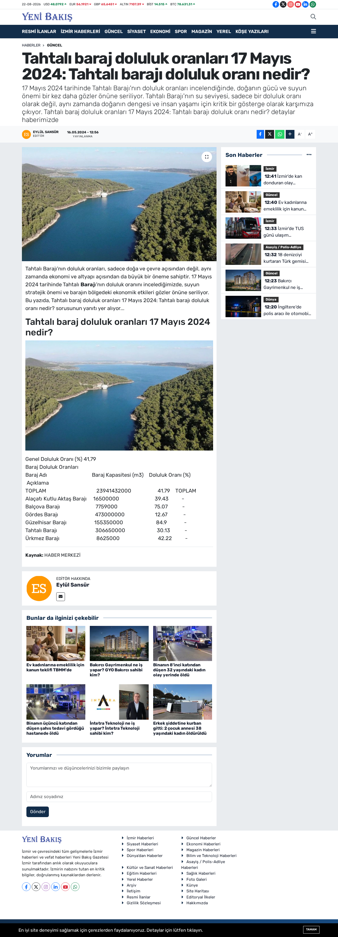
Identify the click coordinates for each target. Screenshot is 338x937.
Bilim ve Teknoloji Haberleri (211, 855)
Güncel (54, 45)
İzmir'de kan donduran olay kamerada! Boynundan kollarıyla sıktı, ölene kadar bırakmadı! (286, 180)
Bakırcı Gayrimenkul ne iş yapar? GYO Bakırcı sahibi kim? (116, 669)
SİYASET (136, 31)
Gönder (37, 811)
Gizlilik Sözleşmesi (144, 903)
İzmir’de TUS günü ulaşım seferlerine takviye (284, 232)
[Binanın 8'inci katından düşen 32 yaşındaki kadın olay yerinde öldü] (182, 643)
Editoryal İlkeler (200, 897)
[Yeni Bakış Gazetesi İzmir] (47, 16)
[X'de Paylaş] (269, 134)
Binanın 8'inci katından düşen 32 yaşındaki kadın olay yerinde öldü (179, 669)
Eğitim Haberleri (142, 873)
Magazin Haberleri (203, 849)
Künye (192, 885)
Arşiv (131, 885)
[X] (36, 886)
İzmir (270, 169)
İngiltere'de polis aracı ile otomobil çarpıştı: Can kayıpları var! (286, 310)
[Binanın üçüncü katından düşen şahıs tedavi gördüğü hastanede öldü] (55, 701)
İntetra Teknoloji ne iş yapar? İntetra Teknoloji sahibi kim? (115, 728)
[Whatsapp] (75, 886)
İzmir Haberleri (140, 838)
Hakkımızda (197, 903)
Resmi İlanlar (139, 897)
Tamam (311, 929)
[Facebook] (26, 886)
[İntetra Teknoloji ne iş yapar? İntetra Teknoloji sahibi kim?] (119, 701)
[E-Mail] (60, 596)
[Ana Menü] (313, 31)
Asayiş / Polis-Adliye (283, 247)
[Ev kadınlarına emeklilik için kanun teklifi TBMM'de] (55, 643)
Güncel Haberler (201, 838)
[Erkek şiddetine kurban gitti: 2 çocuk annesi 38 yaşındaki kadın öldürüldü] (182, 701)
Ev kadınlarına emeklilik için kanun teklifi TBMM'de (55, 667)
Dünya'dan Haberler (145, 855)
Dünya (271, 299)
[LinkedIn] (55, 886)
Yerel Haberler (140, 879)
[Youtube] (65, 886)
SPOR (181, 31)
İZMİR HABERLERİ (80, 31)
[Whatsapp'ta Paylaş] (279, 134)
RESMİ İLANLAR (39, 31)
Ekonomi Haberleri (203, 844)
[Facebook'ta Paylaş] (260, 134)
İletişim (133, 891)
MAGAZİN (201, 31)
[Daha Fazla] (290, 134)
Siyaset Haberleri (142, 844)
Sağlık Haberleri (200, 873)
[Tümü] (309, 154)
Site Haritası (197, 891)
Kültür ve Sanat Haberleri (150, 867)
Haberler (31, 45)
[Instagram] (45, 886)
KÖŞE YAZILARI (252, 31)
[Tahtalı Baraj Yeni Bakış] (119, 395)
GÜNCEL (114, 31)
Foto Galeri (196, 879)
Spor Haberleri (140, 849)
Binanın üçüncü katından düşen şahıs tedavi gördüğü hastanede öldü (55, 728)
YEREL (224, 31)
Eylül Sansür (72, 585)
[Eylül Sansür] (39, 588)
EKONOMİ (160, 31)
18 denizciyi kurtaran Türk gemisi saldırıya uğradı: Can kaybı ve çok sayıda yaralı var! (285, 258)
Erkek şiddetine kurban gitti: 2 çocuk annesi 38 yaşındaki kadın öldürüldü (179, 728)
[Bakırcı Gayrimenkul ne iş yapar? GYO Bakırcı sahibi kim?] (119, 643)
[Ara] (313, 17)
